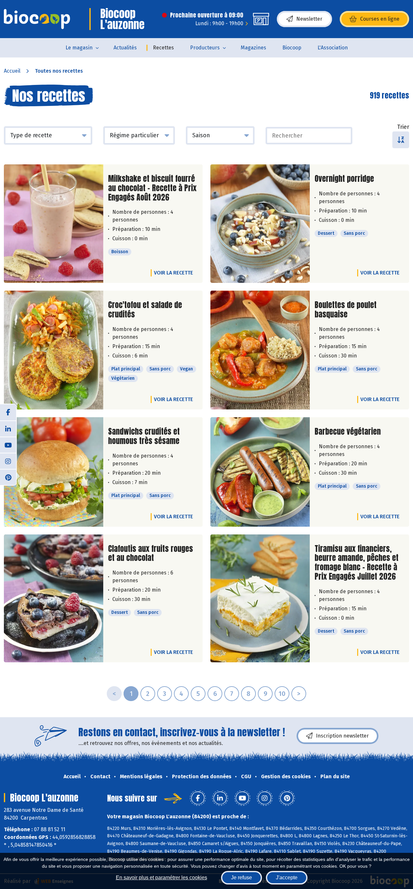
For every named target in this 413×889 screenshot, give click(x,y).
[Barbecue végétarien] (260, 472)
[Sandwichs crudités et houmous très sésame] (53, 472)
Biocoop (291, 48)
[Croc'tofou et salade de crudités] (53, 350)
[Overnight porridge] (260, 223)
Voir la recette (173, 273)
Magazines (253, 48)
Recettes (163, 48)
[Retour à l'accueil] (37, 19)
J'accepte (286, 877)
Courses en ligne (379, 19)
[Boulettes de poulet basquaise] (260, 350)
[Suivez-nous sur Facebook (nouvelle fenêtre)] (8, 412)
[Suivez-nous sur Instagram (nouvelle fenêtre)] (8, 461)
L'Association (332, 48)
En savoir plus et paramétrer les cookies (161, 877)
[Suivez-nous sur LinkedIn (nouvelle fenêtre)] (8, 428)
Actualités (125, 48)
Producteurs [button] (205, 48)
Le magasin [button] (79, 48)
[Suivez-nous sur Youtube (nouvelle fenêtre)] (8, 445)
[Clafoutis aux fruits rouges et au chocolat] (53, 598)
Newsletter (309, 19)
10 (282, 694)
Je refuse (241, 877)
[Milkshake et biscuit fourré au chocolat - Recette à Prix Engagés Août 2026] (53, 223)
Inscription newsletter (342, 736)
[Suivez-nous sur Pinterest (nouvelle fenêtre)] (8, 477)
